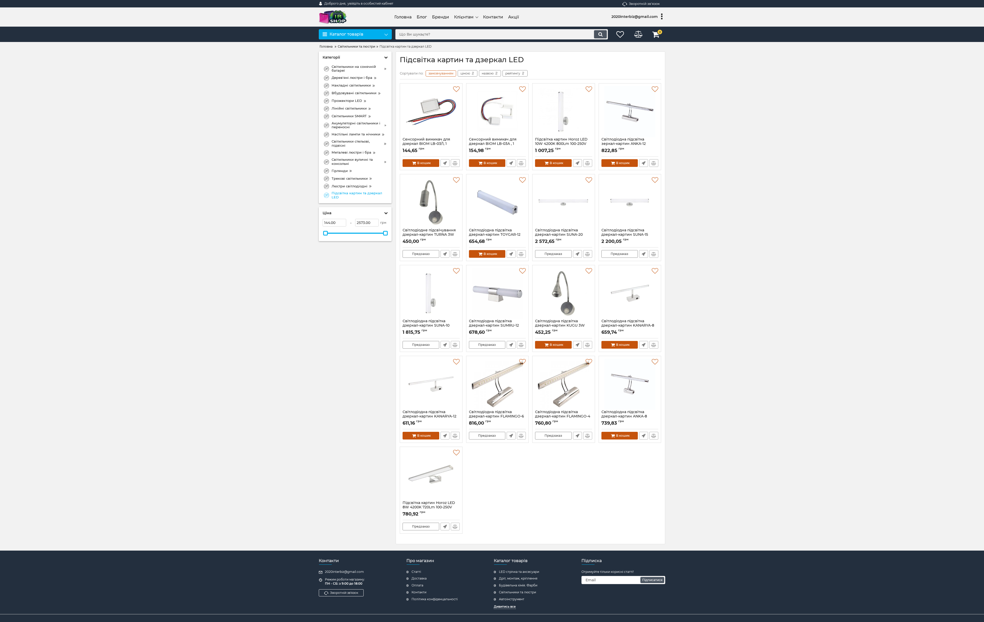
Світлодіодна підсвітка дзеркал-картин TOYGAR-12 (494, 234)
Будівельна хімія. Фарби (518, 585)
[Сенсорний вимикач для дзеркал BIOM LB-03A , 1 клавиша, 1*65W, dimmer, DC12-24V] (497, 111)
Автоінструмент (511, 599)
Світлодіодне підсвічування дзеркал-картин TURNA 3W (429, 234)
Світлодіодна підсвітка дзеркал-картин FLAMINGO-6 (496, 416)
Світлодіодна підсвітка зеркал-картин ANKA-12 (623, 144)
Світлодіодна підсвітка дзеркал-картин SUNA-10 (426, 325)
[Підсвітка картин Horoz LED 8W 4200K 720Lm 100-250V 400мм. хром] (431, 475)
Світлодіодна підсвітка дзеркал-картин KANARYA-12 (429, 416)
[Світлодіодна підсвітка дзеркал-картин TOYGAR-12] (497, 202)
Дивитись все (505, 606)
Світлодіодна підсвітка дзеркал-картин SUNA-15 (624, 234)
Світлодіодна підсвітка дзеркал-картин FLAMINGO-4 (562, 416)
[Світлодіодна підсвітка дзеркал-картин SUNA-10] (431, 293)
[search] (600, 34)
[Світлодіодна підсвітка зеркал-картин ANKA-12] (630, 111)
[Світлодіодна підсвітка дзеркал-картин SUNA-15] (630, 202)
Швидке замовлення (444, 163)
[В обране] (456, 89)
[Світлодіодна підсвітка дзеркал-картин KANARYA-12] (431, 384)
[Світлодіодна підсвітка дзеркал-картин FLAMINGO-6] (497, 384)
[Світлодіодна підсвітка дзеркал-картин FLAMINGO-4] (563, 384)
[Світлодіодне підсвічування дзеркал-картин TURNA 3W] (431, 202)
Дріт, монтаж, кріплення (518, 578)
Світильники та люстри (517, 592)
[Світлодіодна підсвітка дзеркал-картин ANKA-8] (630, 384)
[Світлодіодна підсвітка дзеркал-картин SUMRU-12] (497, 293)
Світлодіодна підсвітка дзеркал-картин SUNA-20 (559, 234)
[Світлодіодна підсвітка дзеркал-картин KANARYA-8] (630, 293)
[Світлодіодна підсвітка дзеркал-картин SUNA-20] (563, 202)
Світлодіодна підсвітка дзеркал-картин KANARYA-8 (627, 325)
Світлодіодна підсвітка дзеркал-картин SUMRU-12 (494, 325)
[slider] (325, 233)
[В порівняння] (455, 163)
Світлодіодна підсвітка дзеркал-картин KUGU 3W (560, 325)
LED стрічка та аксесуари (519, 572)
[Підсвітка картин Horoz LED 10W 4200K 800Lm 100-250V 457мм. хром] (563, 111)
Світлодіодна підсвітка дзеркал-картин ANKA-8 (624, 416)
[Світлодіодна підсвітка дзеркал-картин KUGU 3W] (563, 293)
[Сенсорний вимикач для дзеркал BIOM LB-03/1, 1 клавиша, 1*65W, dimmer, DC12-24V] (431, 111)
